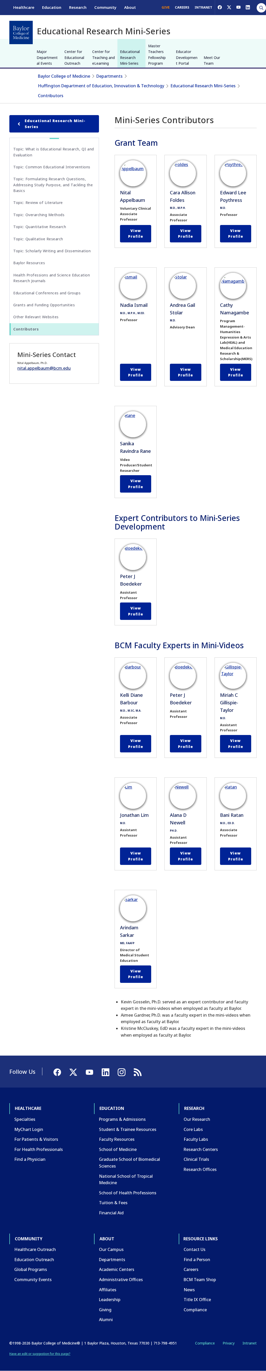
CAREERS (182, 7)
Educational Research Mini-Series (130, 57)
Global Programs (30, 1269)
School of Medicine (118, 1149)
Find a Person (197, 1259)
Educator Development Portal (186, 57)
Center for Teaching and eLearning (103, 57)
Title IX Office (197, 1299)
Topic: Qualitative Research (38, 238)
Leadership (110, 1299)
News (189, 1290)
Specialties (24, 1119)
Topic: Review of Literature (38, 202)
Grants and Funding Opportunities (44, 304)
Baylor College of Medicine (64, 76)
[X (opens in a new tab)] (229, 7)
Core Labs (193, 1129)
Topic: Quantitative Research (39, 226)
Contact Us (194, 1249)
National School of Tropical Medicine (126, 1179)
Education (51, 7)
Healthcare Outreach (35, 1249)
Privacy (229, 1343)
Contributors (50, 95)
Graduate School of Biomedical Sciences (129, 1162)
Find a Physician (29, 1159)
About (130, 7)
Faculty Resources (117, 1139)
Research (78, 7)
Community (105, 7)
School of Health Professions (127, 1193)
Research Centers (201, 1149)
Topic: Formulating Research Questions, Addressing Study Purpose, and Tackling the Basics (53, 184)
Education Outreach (34, 1259)
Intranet (249, 1343)
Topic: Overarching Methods (38, 214)
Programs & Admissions (122, 1119)
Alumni (106, 1319)
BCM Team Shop (200, 1279)
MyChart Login (28, 1129)
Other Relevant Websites (36, 316)
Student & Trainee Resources (127, 1129)
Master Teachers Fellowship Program (157, 54)
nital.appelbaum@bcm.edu (44, 368)
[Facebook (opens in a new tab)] (220, 7)
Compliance (195, 1310)
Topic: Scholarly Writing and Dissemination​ (52, 250)
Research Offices (200, 1169)
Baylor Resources (29, 262)
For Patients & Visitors (36, 1139)
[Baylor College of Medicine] (21, 32)
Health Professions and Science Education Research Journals (51, 278)
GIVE (166, 7)
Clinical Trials (196, 1159)
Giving (105, 1310)
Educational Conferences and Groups (47, 292)
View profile (135, 233)
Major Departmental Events (47, 57)
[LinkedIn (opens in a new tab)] (248, 7)
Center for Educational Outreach (74, 57)
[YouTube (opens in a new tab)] (238, 7)
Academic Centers (116, 1269)
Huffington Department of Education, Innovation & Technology (101, 86)
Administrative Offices (121, 1279)
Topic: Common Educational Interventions (51, 166)
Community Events (33, 1279)
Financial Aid (111, 1213)
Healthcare (23, 7)
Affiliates (107, 1290)
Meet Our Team (212, 60)
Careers (191, 1269)
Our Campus (111, 1249)
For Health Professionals (38, 1149)
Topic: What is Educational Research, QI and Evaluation (53, 152)
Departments (109, 76)
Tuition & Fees (113, 1203)
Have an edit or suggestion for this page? (39, 1354)
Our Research (197, 1119)
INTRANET (203, 7)
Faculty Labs (196, 1139)
